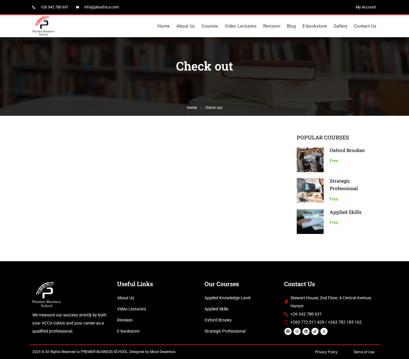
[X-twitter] (324, 331)
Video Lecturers (241, 26)
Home (163, 26)
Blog (291, 26)
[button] (363, 352)
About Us (185, 26)
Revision (271, 26)
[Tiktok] (315, 331)
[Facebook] (288, 331)
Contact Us (365, 26)
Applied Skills (345, 212)
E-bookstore (314, 26)
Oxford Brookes (347, 150)
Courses (210, 26)
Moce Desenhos (162, 352)
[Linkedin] (306, 331)
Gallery (340, 26)
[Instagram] (297, 331)
